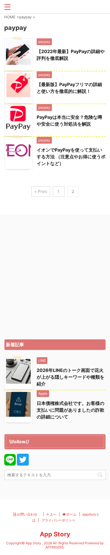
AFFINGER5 (54, 547)
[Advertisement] (55, 278)
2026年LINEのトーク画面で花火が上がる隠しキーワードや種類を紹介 (70, 377)
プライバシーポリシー (58, 520)
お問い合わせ (28, 514)
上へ (52, 514)
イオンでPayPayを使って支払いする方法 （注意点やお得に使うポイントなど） (71, 156)
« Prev (40, 191)
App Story (55, 534)
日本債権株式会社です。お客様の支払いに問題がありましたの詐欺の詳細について (70, 410)
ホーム (70, 514)
